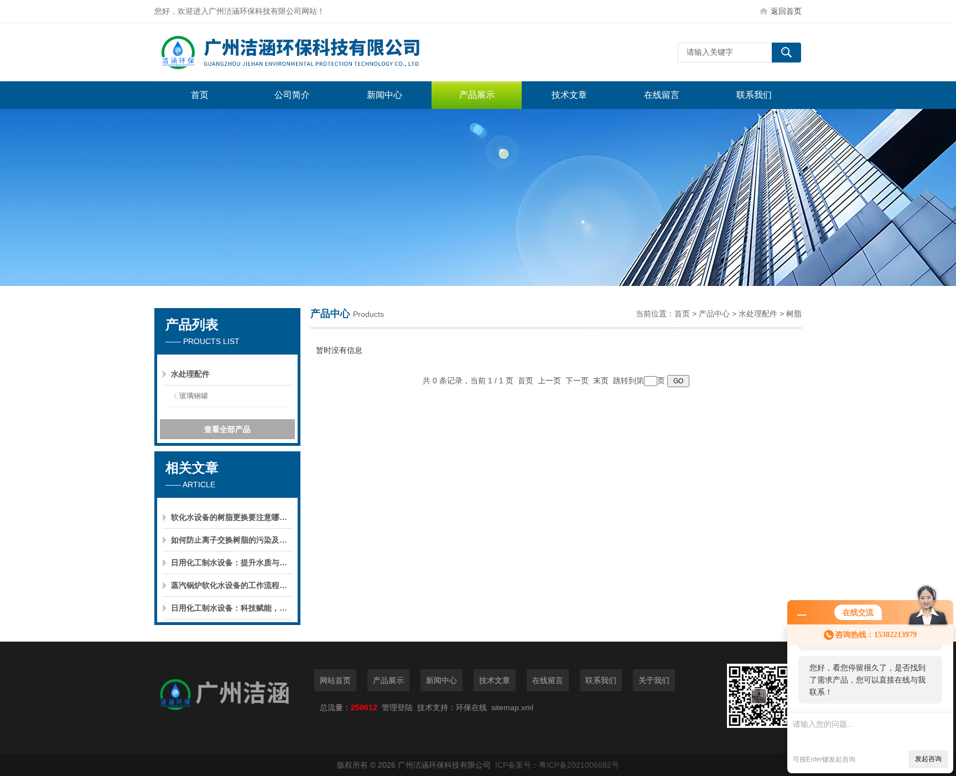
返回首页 (786, 11)
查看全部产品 (227, 429)
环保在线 (471, 707)
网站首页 (335, 680)
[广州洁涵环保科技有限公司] (320, 52)
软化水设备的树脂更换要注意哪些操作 (232, 517)
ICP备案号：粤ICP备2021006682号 (557, 765)
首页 (200, 95)
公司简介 (292, 95)
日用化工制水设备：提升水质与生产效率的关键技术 (232, 562)
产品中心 (714, 313)
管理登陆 (397, 707)
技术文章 (569, 95)
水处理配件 (758, 313)
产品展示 (477, 95)
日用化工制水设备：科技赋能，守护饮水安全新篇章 (232, 607)
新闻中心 (384, 95)
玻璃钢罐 (193, 396)
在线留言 (661, 95)
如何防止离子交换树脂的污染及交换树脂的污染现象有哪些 (232, 539)
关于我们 (653, 680)
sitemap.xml (512, 707)
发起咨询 (928, 759)
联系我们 (754, 95)
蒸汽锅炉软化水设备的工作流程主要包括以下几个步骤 (232, 585)
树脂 (794, 313)
